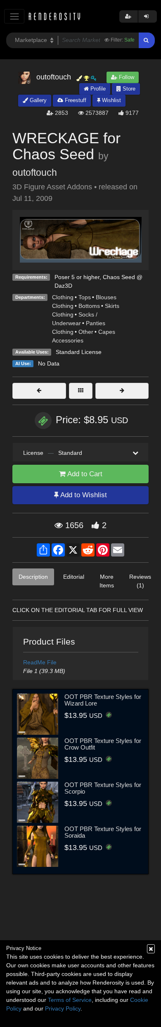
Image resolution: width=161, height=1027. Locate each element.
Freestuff (74, 100)
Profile (97, 89)
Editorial (73, 576)
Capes (106, 331)
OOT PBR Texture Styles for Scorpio (102, 788)
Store (128, 89)
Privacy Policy (62, 1008)
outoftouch (34, 172)
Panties (95, 323)
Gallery (37, 100)
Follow (125, 77)
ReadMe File (40, 662)
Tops (84, 297)
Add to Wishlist (83, 495)
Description (33, 576)
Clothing (62, 297)
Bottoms (89, 306)
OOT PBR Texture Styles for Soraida (102, 832)
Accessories (67, 340)
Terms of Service (70, 1000)
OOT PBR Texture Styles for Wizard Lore (102, 700)
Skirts (112, 306)
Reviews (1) (140, 581)
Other (85, 331)
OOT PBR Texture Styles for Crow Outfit (102, 744)
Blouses (106, 297)
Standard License (79, 352)
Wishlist (110, 100)
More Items (106, 581)
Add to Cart (84, 474)
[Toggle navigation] (14, 16)
